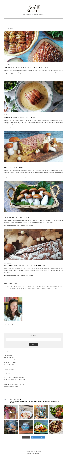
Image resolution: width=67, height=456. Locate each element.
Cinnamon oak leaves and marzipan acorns (24, 266)
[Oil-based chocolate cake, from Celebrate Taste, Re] (56, 427)
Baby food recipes (8, 357)
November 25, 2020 (7, 164)
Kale (28, 453)
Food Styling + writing (28, 21)
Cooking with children (10, 362)
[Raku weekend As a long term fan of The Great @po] (26, 427)
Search (33, 344)
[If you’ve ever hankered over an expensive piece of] (11, 427)
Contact (48, 21)
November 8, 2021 (7, 64)
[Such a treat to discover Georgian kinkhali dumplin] (26, 412)
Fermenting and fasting (10, 366)
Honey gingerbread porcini (17, 218)
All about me (40, 21)
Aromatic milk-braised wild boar (19, 118)
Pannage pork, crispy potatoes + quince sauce (26, 67)
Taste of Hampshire (7, 76)
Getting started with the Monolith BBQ (14, 377)
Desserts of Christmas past (11, 386)
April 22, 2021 (6, 114)
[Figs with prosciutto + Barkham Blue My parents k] (56, 412)
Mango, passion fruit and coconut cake (14, 384)
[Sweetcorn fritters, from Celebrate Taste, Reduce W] (41, 427)
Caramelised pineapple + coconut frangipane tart (17, 382)
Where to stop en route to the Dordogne (15, 379)
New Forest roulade (14, 168)
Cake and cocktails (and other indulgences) (17, 177)
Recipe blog (17, 21)
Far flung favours (7, 127)
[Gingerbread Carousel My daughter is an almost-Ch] (41, 412)
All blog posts (6, 177)
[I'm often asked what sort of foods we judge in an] (11, 412)
